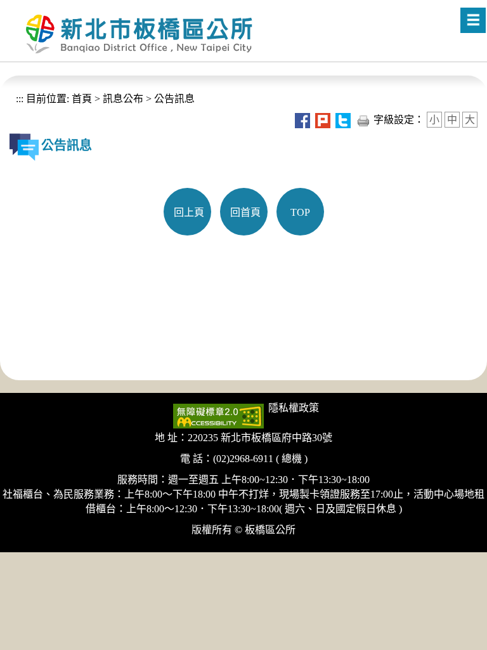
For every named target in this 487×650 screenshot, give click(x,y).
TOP (300, 212)
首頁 (80, 98)
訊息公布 (123, 98)
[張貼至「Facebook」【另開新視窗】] (302, 119)
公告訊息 (174, 98)
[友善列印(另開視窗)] (363, 119)
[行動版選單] (473, 20)
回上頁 (189, 212)
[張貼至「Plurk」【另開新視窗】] (322, 119)
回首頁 (245, 212)
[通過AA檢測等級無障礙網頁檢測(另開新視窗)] (218, 414)
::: (19, 98)
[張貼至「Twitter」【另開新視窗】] (343, 119)
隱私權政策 (293, 407)
